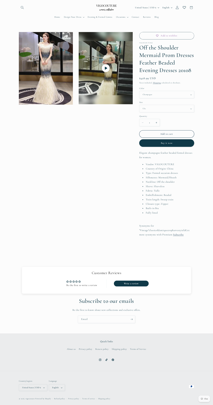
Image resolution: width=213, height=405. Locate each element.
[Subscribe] (131, 319)
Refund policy (59, 399)
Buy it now (167, 143)
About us (71, 349)
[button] (22, 7)
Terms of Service (138, 349)
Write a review (131, 283)
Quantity (143, 116)
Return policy (102, 349)
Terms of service (88, 399)
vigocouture (30, 399)
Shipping (157, 83)
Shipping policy (119, 349)
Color (141, 88)
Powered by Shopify (43, 399)
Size (141, 102)
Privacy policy (85, 349)
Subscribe (178, 234)
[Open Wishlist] (184, 7)
